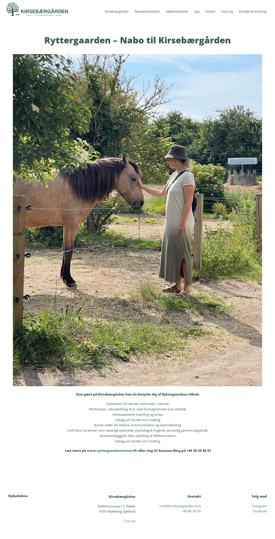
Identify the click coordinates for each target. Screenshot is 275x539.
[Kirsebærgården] (38, 17)
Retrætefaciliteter (147, 11)
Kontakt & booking (252, 11)
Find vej (227, 11)
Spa (197, 11)
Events (210, 11)
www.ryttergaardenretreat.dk (112, 450)
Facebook (260, 511)
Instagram (259, 506)
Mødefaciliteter (177, 11)
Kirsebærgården (117, 11)
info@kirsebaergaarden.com (180, 506)
